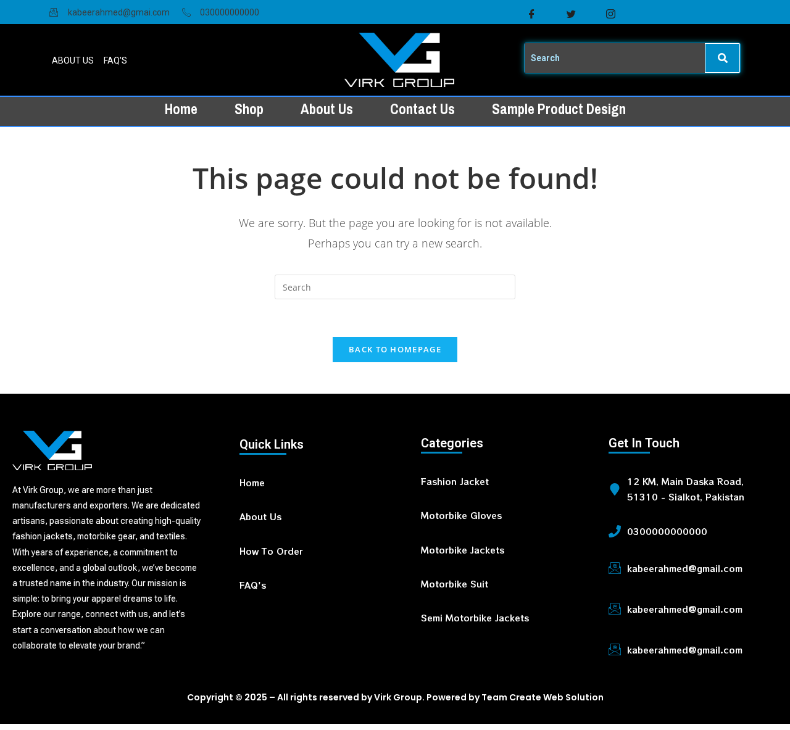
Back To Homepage (395, 349)
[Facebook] (531, 14)
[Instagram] (610, 14)
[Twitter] (570, 14)
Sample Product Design (559, 109)
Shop (249, 109)
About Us (327, 109)
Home (181, 109)
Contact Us (422, 109)
